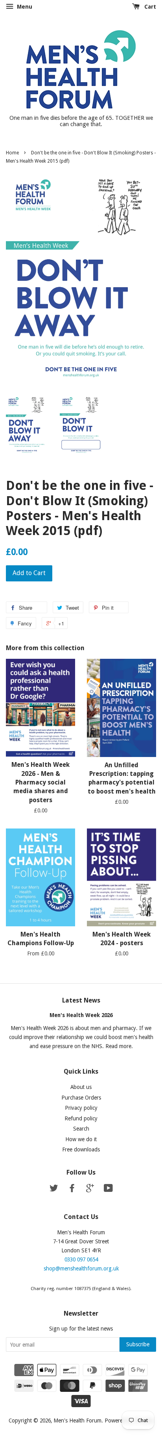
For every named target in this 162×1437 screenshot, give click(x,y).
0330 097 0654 (81, 1259)
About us (81, 1087)
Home (12, 153)
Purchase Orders (81, 1097)
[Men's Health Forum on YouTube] (108, 1189)
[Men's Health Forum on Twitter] (54, 1189)
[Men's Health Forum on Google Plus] (90, 1189)
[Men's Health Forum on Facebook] (72, 1189)
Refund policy (81, 1118)
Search (81, 1128)
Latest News (81, 1000)
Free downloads (81, 1149)
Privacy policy (81, 1108)
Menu (23, 7)
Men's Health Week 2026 (81, 1015)
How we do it (81, 1139)
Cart (149, 7)
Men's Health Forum (77, 1420)
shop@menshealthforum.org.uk (81, 1268)
